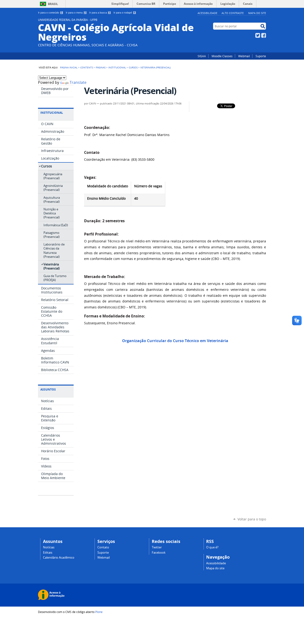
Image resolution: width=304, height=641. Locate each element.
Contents (86, 67)
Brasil (53, 4)
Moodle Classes (222, 56)
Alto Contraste (233, 13)
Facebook (263, 35)
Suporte (261, 56)
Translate (78, 82)
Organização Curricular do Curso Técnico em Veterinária (175, 340)
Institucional (117, 67)
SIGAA (202, 56)
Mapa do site (257, 13)
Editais (47, 553)
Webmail (244, 56)
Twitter (257, 35)
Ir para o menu (76, 12)
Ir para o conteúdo (50, 12)
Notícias (48, 547)
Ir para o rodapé (124, 12)
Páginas (100, 67)
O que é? (212, 547)
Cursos (133, 67)
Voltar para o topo (252, 519)
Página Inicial (68, 67)
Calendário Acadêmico (58, 558)
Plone (99, 612)
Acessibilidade (207, 13)
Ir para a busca (99, 12)
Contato (103, 547)
